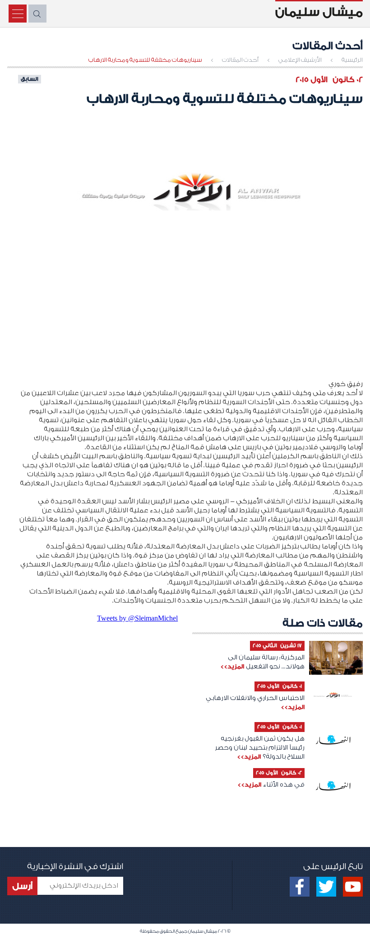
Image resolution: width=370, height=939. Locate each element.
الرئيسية (352, 59)
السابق (29, 79)
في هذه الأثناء (284, 784)
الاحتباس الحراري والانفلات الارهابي (255, 698)
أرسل (22, 886)
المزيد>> (232, 666)
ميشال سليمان (319, 12)
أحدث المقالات (240, 59)
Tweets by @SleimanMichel (137, 618)
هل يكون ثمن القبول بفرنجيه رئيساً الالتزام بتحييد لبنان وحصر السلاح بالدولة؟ (260, 747)
